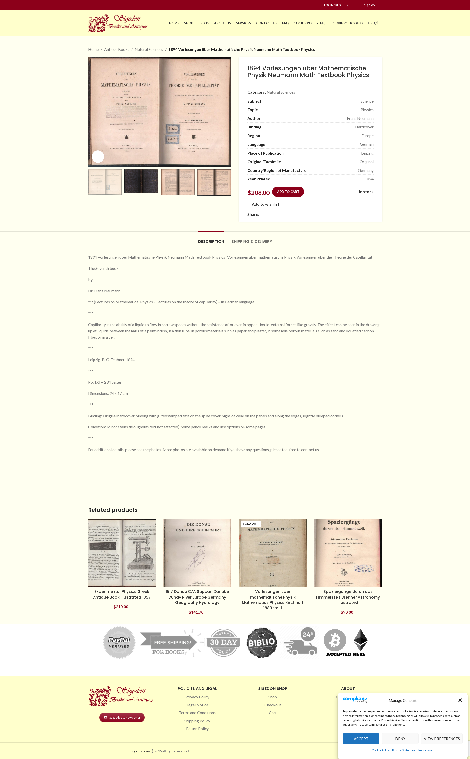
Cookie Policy (381, 750)
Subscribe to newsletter (124, 717)
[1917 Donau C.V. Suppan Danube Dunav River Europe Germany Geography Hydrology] (197, 553)
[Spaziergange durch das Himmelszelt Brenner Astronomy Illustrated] (348, 553)
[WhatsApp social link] (298, 214)
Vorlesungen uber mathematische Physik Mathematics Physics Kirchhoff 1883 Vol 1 (272, 600)
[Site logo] (119, 22)
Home (93, 49)
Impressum (426, 750)
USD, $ (373, 23)
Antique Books (116, 49)
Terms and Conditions (197, 712)
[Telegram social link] (309, 214)
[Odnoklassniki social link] (292, 214)
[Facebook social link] (91, 5)
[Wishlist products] (354, 5)
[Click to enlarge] (98, 156)
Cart (273, 712)
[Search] (381, 5)
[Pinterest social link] (103, 5)
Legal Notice (197, 704)
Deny (400, 738)
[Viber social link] (315, 214)
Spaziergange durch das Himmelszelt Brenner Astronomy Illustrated (348, 597)
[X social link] (268, 214)
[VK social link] (303, 214)
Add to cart (288, 192)
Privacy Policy (197, 696)
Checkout (272, 704)
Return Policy (197, 728)
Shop (272, 696)
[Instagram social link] (97, 5)
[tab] (211, 239)
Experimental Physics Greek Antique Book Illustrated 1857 (122, 594)
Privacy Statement (404, 750)
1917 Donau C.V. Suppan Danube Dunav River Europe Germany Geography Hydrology (197, 597)
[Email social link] (274, 214)
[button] (460, 700)
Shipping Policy (197, 720)
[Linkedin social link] (109, 5)
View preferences (442, 738)
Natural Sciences (149, 49)
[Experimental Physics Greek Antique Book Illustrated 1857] (122, 553)
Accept (361, 738)
